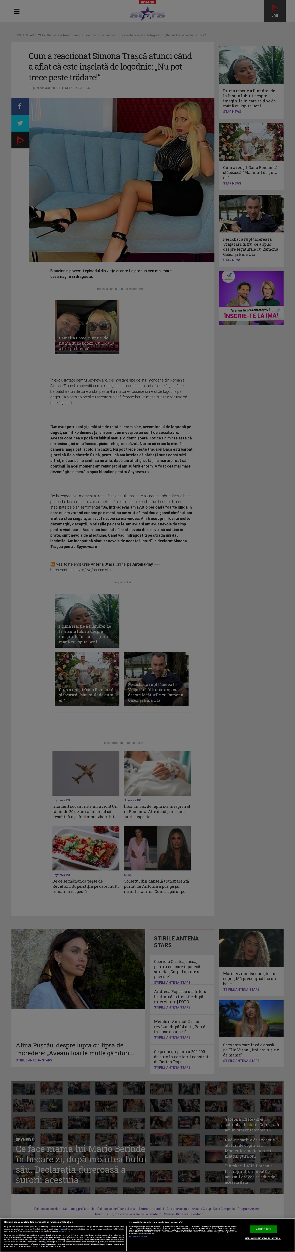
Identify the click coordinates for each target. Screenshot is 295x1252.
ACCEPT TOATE (263, 1229)
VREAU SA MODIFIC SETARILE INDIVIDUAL (263, 1238)
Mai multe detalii (65, 1231)
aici (45, 1242)
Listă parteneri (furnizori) (138, 1236)
